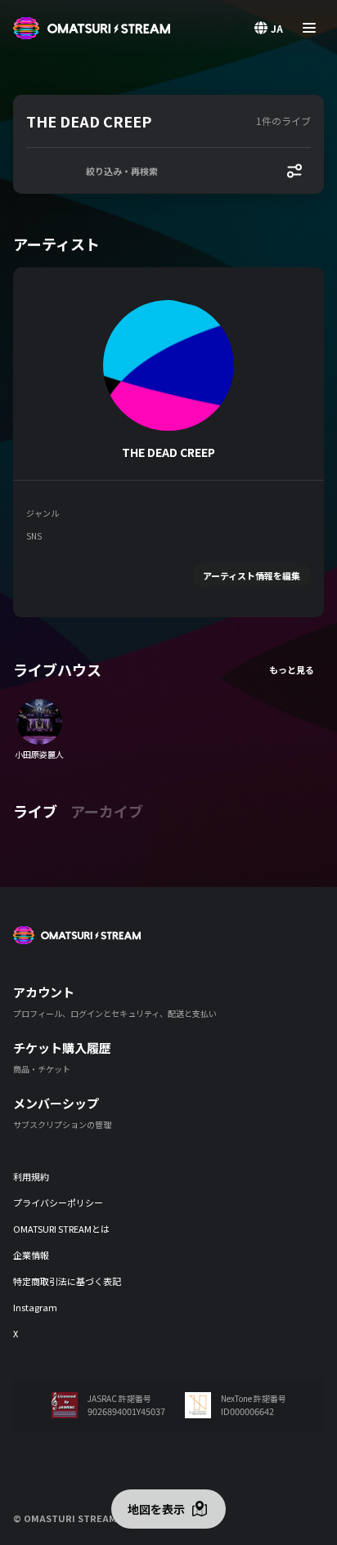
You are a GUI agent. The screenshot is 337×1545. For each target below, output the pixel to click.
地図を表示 (156, 1509)
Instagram (35, 1307)
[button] (137, 121)
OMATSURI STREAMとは (61, 1228)
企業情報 (31, 1254)
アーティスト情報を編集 (251, 575)
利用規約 (31, 1176)
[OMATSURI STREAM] (91, 28)
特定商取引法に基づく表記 (67, 1281)
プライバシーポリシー (58, 1202)
